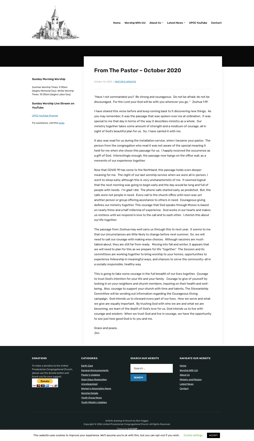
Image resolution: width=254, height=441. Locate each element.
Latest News (175, 22)
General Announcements (95, 370)
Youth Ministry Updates (94, 402)
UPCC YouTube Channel (45, 115)
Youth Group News (91, 397)
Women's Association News (96, 388)
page (61, 122)
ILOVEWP (132, 429)
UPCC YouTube (198, 22)
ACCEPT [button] (213, 435)
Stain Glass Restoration (94, 379)
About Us (155, 22)
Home (117, 22)
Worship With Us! (135, 22)
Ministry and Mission (191, 379)
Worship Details (89, 393)
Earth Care (87, 365)
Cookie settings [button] (193, 435)
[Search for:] (151, 368)
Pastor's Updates (125, 81)
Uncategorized (89, 384)
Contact (216, 22)
